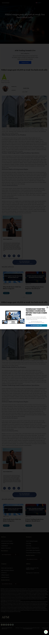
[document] (24, 317)
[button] (47, 307)
